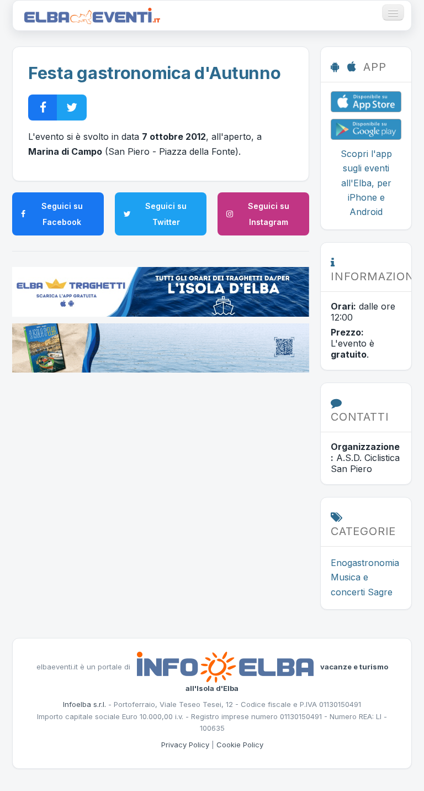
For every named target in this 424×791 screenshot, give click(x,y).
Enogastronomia (365, 562)
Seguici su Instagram (268, 214)
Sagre (380, 592)
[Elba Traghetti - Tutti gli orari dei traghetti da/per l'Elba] (160, 290)
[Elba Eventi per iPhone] (366, 100)
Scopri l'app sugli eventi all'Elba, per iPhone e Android (366, 183)
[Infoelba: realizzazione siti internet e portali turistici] (225, 666)
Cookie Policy (239, 744)
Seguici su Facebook (62, 214)
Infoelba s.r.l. (84, 704)
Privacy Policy (185, 744)
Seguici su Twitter (166, 214)
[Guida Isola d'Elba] (160, 347)
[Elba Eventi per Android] (366, 128)
